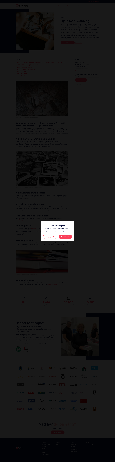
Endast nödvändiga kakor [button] (50, 236)
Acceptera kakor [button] (65, 236)
